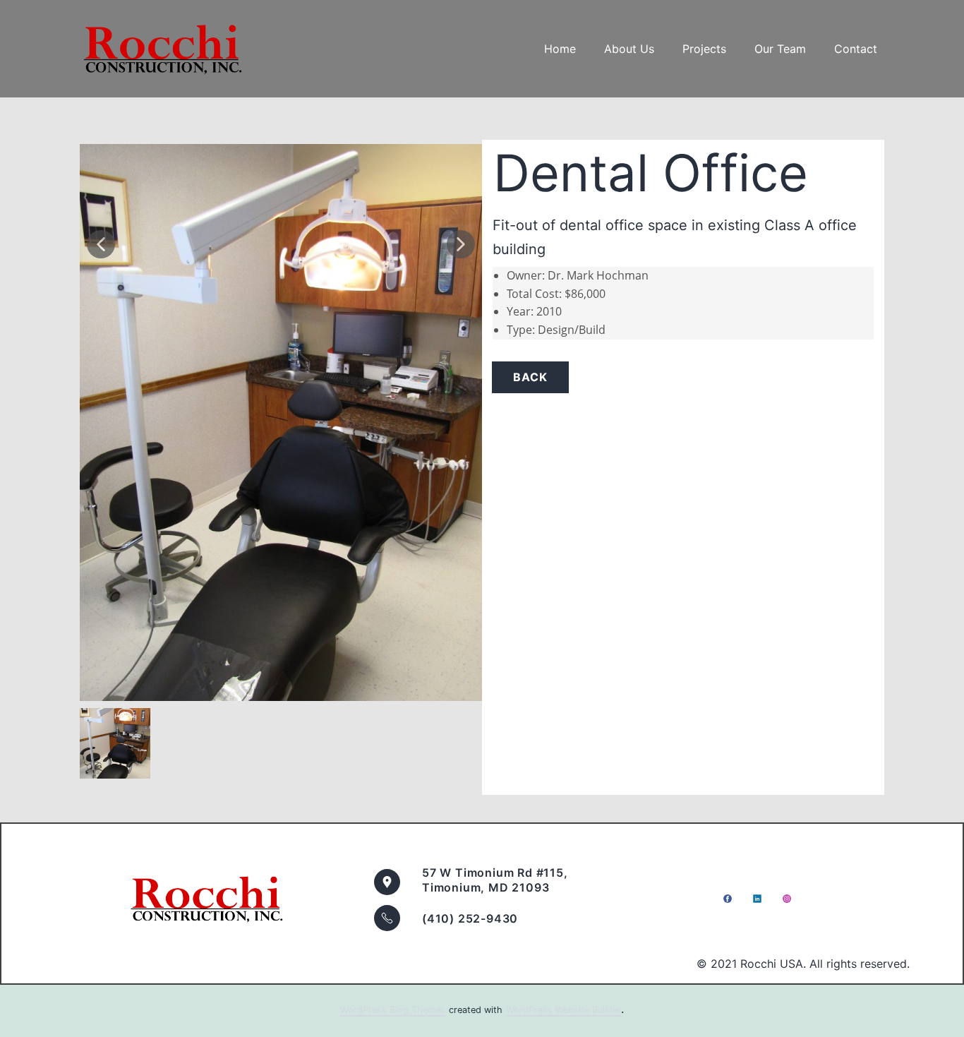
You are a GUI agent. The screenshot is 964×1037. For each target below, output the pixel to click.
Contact (855, 49)
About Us (629, 49)
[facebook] (727, 898)
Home (560, 49)
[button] (101, 244)
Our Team (780, 49)
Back (530, 377)
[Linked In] (757, 898)
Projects (704, 49)
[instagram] (787, 898)
